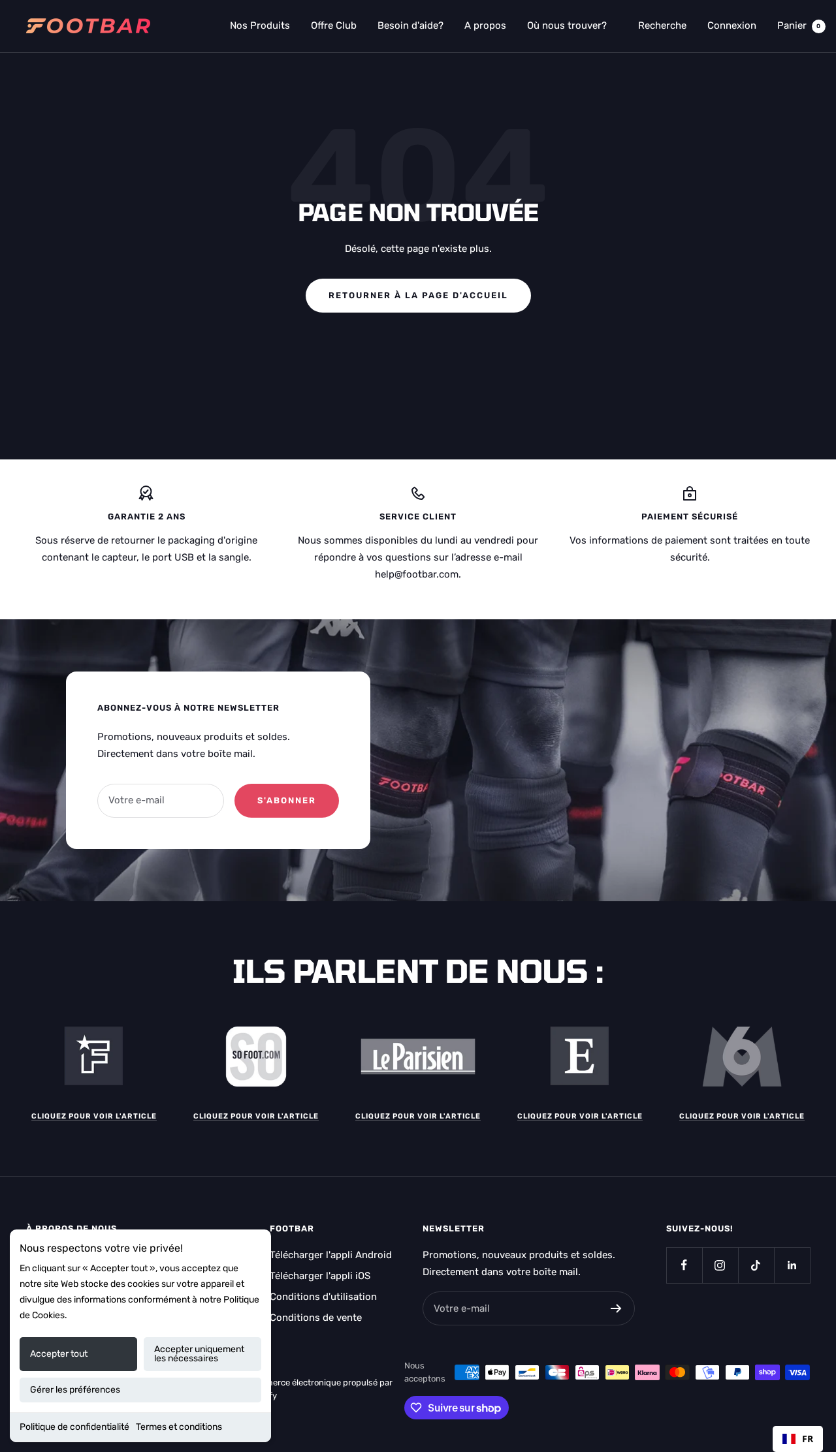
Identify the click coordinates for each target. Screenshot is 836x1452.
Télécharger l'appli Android (331, 1255)
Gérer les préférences (75, 1389)
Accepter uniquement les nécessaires (199, 1354)
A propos (485, 25)
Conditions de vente (316, 1317)
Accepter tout (59, 1353)
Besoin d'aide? (410, 25)
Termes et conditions (179, 1426)
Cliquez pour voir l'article (94, 1116)
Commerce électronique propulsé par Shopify (320, 1389)
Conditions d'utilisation (323, 1297)
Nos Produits (260, 25)
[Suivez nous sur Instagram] (720, 1265)
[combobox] (798, 1439)
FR (807, 1438)
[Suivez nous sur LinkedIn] (792, 1265)
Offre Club (334, 25)
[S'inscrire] (616, 1308)
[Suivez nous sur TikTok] (756, 1265)
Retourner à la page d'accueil (418, 295)
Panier (799, 25)
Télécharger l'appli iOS (320, 1276)
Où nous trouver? (567, 25)
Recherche (662, 25)
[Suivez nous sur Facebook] (684, 1265)
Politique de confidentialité (74, 1426)
